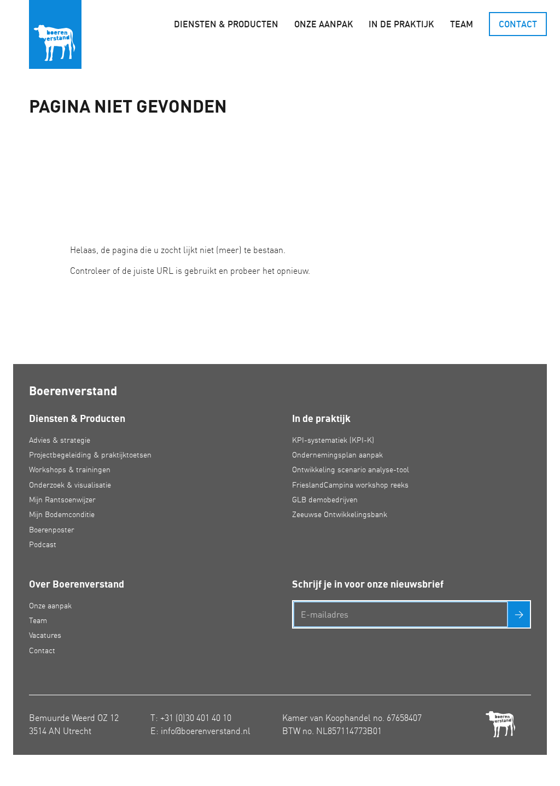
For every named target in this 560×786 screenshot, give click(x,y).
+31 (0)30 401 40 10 (195, 717)
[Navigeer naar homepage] (55, 34)
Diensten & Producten (226, 24)
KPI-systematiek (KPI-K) (333, 440)
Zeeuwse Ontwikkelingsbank (339, 514)
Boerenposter (51, 530)
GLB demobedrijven (325, 500)
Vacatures (45, 635)
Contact (518, 24)
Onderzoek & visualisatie (70, 485)
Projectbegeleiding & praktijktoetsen (90, 455)
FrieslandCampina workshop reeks (350, 485)
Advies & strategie (59, 440)
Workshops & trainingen (69, 469)
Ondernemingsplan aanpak (337, 455)
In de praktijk (401, 24)
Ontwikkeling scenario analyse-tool (350, 469)
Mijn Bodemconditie (62, 514)
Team (461, 24)
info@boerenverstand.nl (205, 730)
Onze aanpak (323, 24)
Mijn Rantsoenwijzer (62, 500)
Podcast (42, 544)
